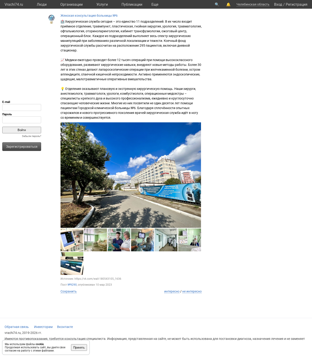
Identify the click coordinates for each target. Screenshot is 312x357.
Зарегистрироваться (21, 146)
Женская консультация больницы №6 (89, 15)
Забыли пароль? (31, 136)
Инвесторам (43, 327)
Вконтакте (65, 327)
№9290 (72, 284)
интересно (172, 291)
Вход (278, 4)
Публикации (132, 4)
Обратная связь (17, 327)
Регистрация (296, 4)
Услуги (102, 4)
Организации (71, 4)
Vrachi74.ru (14, 4)
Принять (79, 347)
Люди (42, 4)
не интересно (192, 291)
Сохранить (69, 291)
